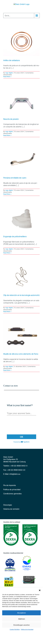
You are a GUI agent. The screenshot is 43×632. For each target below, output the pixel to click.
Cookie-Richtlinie (15, 629)
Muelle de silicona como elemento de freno (20, 354)
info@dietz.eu (14, 474)
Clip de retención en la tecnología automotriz (21, 295)
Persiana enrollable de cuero (14, 178)
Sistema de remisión (11, 509)
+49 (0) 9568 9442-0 (18, 466)
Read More (6, 77)
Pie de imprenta (9, 485)
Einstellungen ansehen (21, 625)
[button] (40, 590)
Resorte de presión (11, 119)
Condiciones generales (12, 493)
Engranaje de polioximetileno (15, 236)
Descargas (7, 505)
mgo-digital (9, 73)
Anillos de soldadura (11, 60)
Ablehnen (21, 619)
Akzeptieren (21, 613)
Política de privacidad (27, 629)
